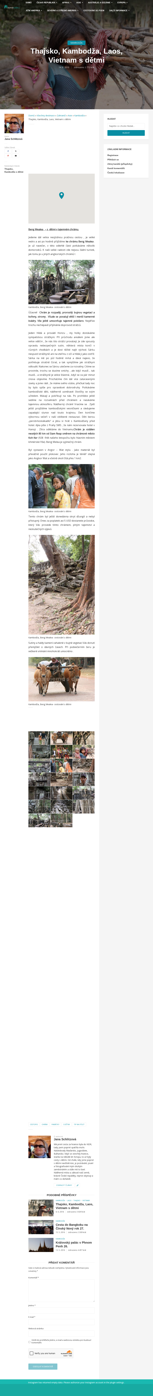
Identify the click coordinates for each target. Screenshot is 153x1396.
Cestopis (34, 1124)
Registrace (112, 155)
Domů (31, 115)
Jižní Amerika (33, 10)
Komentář (33, 1277)
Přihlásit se (113, 159)
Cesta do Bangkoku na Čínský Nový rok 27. (72, 1226)
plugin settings (117, 1382)
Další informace (118, 10)
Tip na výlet (79, 1124)
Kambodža (76, 42)
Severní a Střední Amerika (61, 10)
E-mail (31, 1317)
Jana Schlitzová (13, 139)
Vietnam (86, 1200)
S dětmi (66, 1124)
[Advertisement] (61, 149)
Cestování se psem (93, 10)
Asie (70, 115)
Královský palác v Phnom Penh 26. (74, 1244)
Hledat (126, 132)
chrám (45, 1124)
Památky (55, 1124)
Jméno (32, 1305)
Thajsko (76, 1200)
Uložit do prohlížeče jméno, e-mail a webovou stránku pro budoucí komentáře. (61, 1341)
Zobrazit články (64, 1185)
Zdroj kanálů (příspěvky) (119, 164)
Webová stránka (35, 1328)
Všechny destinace (46, 115)
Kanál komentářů (116, 168)
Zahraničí (61, 115)
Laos (69, 1200)
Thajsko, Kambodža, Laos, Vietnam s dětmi (74, 1206)
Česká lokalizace (115, 172)
